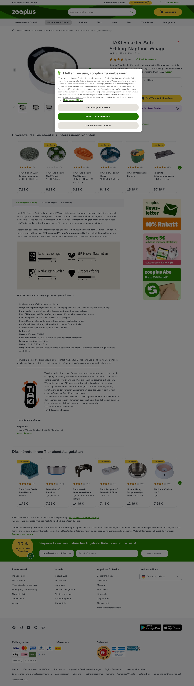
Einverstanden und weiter (98, 116)
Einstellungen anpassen (98, 107)
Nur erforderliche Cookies (98, 125)
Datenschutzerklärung (73, 100)
